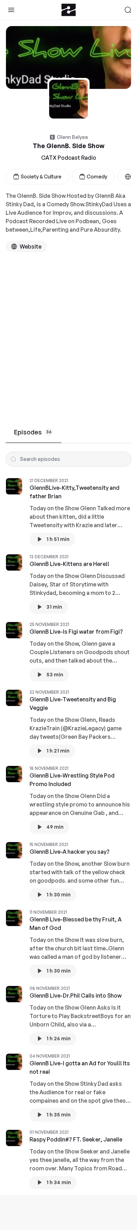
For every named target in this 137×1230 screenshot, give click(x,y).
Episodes (33, 432)
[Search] (128, 10)
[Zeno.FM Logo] (68, 10)
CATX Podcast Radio (68, 157)
